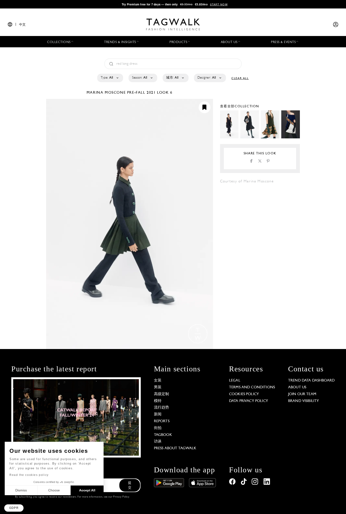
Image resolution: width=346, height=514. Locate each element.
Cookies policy (244, 394)
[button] (14, 508)
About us (297, 387)
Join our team (302, 394)
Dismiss (21, 490)
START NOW (219, 4)
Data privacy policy (248, 401)
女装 (157, 380)
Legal (234, 380)
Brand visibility (303, 401)
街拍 (157, 428)
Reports (161, 421)
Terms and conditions (252, 387)
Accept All (87, 490)
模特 (157, 401)
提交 (129, 485)
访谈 (157, 441)
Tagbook (163, 435)
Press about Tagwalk (175, 448)
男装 (157, 387)
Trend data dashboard (311, 380)
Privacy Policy (121, 497)
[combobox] (110, 77)
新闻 (157, 414)
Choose (54, 490)
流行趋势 (161, 408)
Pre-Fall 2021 (141, 93)
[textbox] (110, 77)
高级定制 (161, 394)
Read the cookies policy (29, 475)
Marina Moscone (107, 93)
